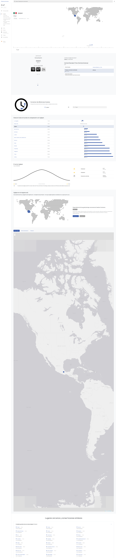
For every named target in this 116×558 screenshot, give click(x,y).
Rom (25, 137)
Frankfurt (17, 137)
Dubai (15, 143)
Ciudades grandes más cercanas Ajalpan (26, 524)
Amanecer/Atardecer (6, 23)
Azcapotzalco (79, 554)
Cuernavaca (49, 534)
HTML (38, 74)
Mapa (4, 25)
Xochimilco (18, 538)
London (15, 134)
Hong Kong (16, 148)
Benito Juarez (79, 546)
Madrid (23, 137)
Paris (21, 137)
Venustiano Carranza (50, 546)
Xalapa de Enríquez (19, 531)
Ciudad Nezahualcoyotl (81, 538)
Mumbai (15, 145)
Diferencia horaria (6, 16)
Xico (17, 534)
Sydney (15, 156)
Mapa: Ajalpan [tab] (16, 230)
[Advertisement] (41, 35)
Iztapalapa (48, 538)
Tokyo (15, 154)
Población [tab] (32, 230)
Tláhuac (78, 534)
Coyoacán (78, 542)
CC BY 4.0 (75, 209)
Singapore (16, 151)
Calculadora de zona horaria (6, 20)
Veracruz (78, 527)
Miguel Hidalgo (49, 554)
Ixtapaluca (78, 531)
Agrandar (82, 216)
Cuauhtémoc (79, 550)
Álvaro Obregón (49, 550)
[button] (6, 30)
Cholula (48, 527)
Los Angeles (16, 120)
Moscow (15, 140)
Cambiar (5, 7)
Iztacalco (48, 542)
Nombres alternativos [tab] (24, 230)
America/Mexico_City (97, 67)
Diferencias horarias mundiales (6, 22)
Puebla (17, 527)
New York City (16, 129)
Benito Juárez (19, 546)
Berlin (15, 137)
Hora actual (5, 15)
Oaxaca (48, 531)
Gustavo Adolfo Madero (20, 554)
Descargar (75, 216)
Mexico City (16, 123)
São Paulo (16, 131)
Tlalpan (18, 542)
